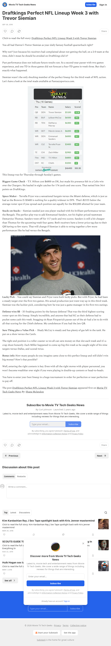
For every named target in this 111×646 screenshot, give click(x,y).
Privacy (57, 625)
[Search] (106, 512)
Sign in (103, 4)
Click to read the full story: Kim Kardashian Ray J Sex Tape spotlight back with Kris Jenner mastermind (46, 526)
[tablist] (14, 476)
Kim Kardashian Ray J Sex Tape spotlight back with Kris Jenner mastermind (48, 520)
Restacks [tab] (21, 476)
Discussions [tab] (24, 512)
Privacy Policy (77, 593)
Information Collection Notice (54, 593)
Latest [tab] (13, 512)
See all (8, 580)
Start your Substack (48, 632)
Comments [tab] (9, 476)
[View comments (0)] (12, 31)
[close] (83, 543)
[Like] (5, 31)
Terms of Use (69, 590)
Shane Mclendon (35, 392)
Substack (41, 639)
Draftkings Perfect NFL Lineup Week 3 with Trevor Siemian (64, 38)
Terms (66, 625)
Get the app (70, 632)
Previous (13, 455)
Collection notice (78, 625)
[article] (55, 527)
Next (99, 455)
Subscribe (90, 4)
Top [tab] (5, 512)
